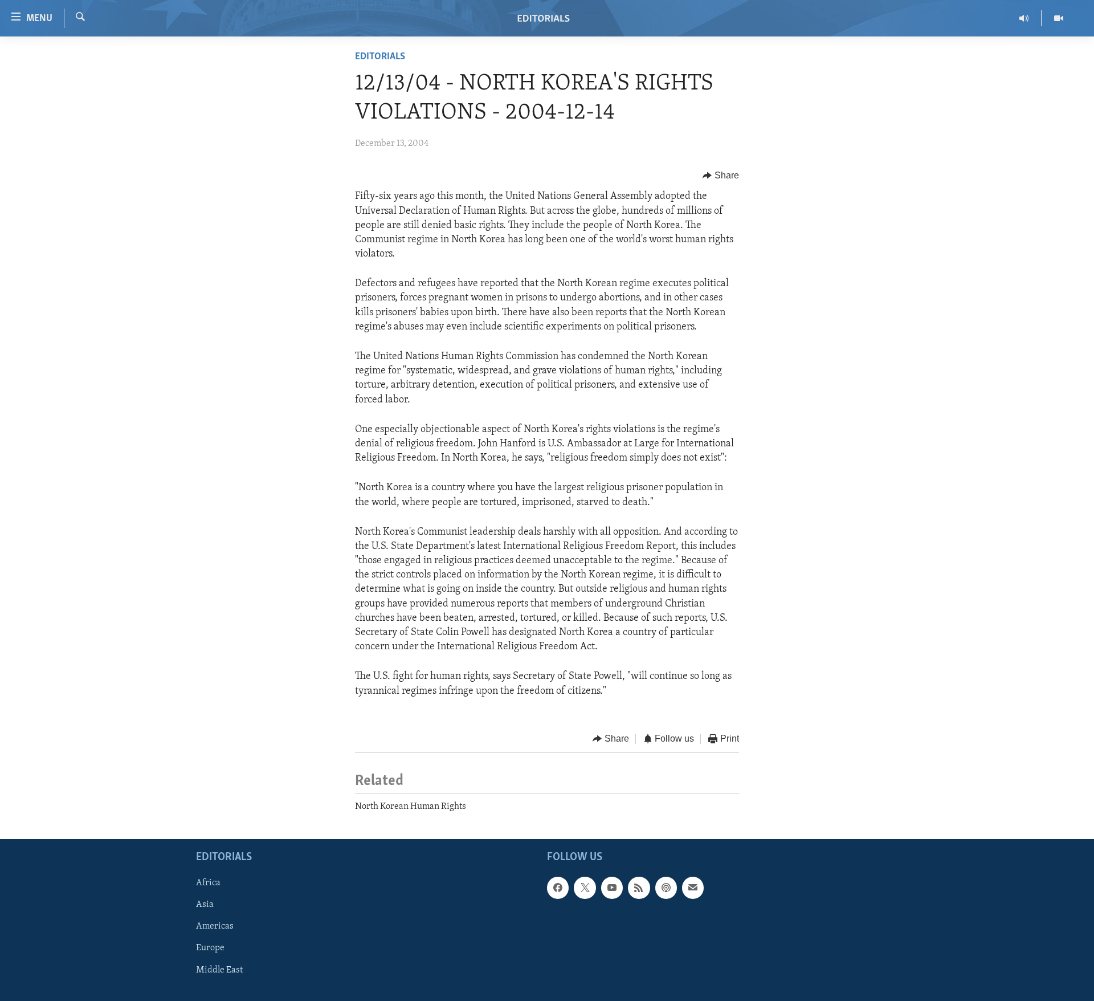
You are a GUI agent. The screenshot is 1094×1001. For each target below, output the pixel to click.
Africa (208, 883)
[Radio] (1024, 18)
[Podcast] (666, 887)
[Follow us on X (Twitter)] (584, 887)
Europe (210, 948)
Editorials (380, 57)
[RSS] (639, 887)
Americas (215, 926)
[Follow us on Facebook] (558, 887)
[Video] (1059, 18)
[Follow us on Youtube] (612, 887)
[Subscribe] (693, 887)
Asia (205, 904)
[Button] (721, 175)
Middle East (219, 969)
